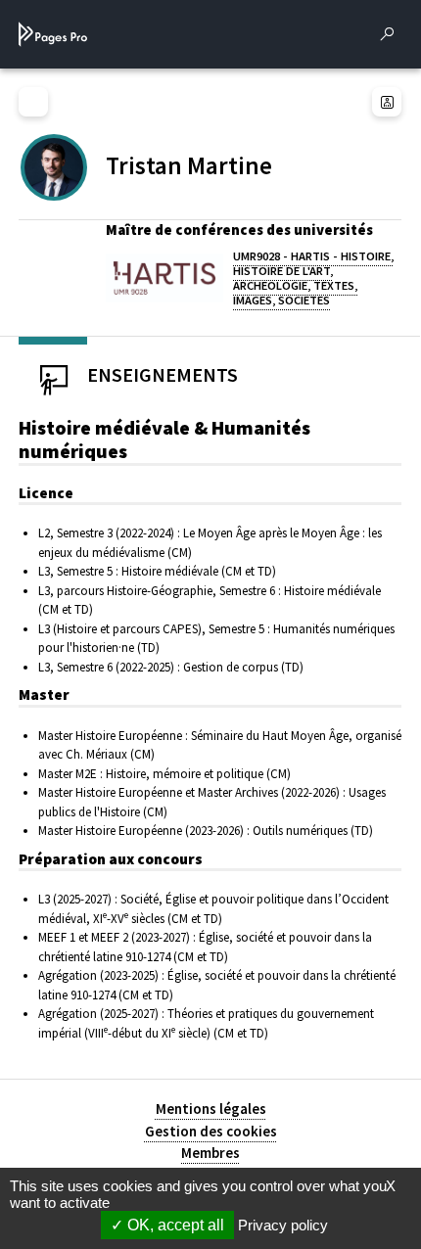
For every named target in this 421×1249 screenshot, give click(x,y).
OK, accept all (173, 1225)
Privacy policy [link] (283, 1225)
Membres (210, 1152)
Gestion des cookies (211, 1131)
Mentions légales (211, 1108)
